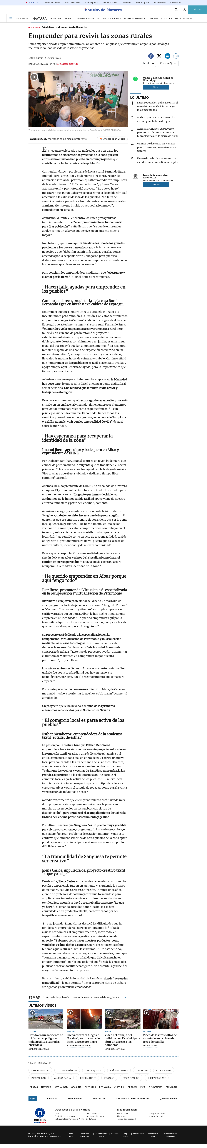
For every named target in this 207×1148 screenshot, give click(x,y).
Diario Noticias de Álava (65, 1116)
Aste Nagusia (163, 1070)
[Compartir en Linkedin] (167, 56)
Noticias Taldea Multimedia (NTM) (69, 1119)
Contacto (52, 1098)
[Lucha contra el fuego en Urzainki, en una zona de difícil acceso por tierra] (84, 1019)
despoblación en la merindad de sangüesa (95, 997)
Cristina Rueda (54, 58)
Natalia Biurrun (35, 58)
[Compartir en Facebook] (151, 56)
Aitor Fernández (67, 1070)
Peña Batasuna (119, 1070)
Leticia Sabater (40, 1070)
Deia (57, 1113)
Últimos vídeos (42, 1005)
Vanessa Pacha (62, 1078)
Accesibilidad (138, 1133)
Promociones (75, 1098)
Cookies (114, 1133)
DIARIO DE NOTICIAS (38, 1049)
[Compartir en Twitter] (159, 56)
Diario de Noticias (93, 1113)
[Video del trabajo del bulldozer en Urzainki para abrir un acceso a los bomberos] (122, 1019)
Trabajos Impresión (157, 1113)
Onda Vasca (91, 1119)
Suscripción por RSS (157, 1116)
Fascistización (130, 1078)
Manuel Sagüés (150, 1046)
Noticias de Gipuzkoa (95, 1116)
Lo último (139, 97)
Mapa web (121, 1116)
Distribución (122, 1113)
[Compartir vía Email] (176, 56)
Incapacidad (38, 1078)
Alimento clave (157, 1078)
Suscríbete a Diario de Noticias (132, 1098)
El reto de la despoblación (55, 997)
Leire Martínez (87, 1078)
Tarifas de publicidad (126, 1119)
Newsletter (99, 1098)
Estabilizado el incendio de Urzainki (64, 27)
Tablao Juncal (93, 1070)
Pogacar (109, 1078)
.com (32, 1098)
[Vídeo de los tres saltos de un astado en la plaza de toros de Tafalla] (161, 1019)
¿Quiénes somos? (169, 1098)
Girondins (142, 1070)
